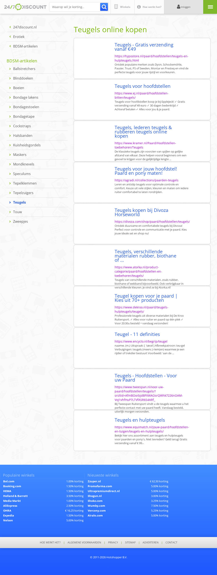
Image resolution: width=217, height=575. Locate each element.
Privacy (113, 542)
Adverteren (151, 542)
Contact (171, 542)
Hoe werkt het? (50, 542)
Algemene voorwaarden (84, 542)
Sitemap (130, 542)
